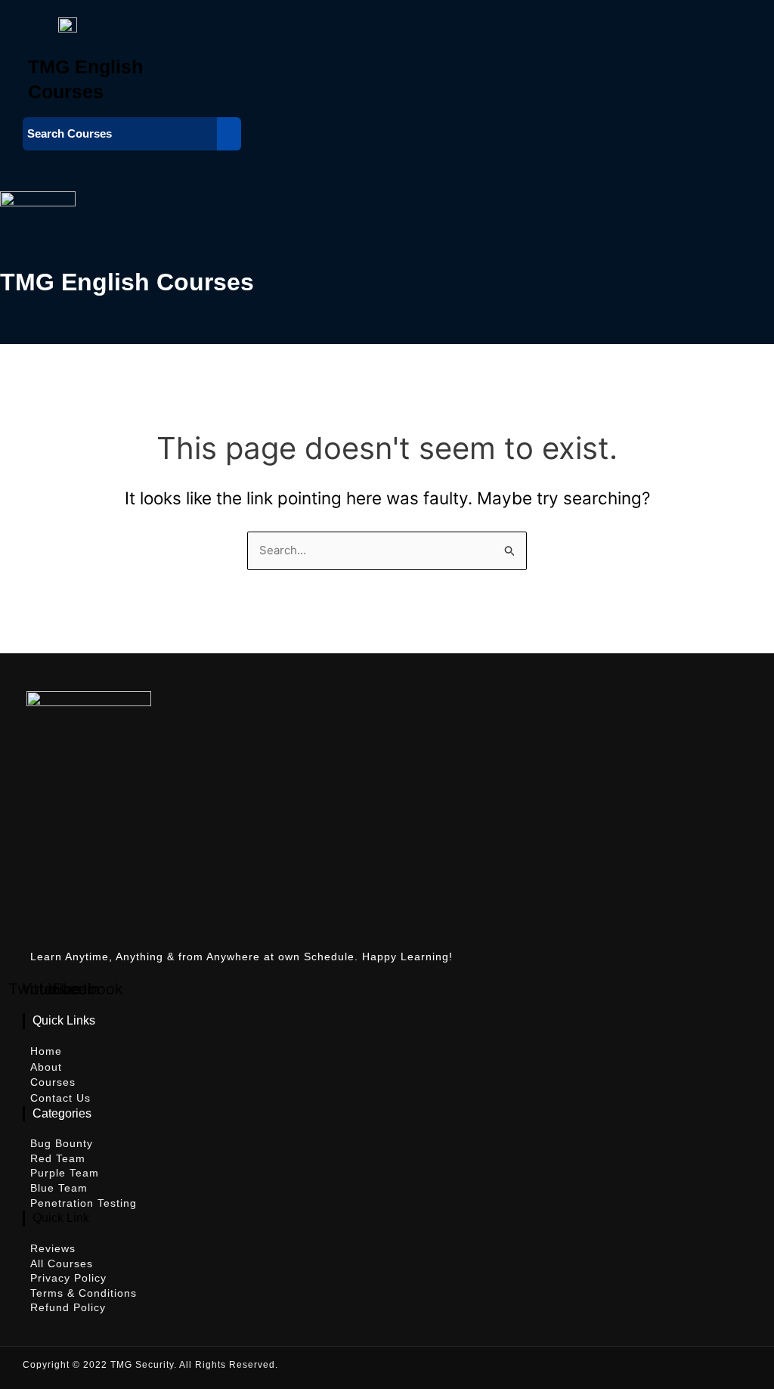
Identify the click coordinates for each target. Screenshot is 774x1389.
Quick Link (61, 1217)
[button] (353, 164)
